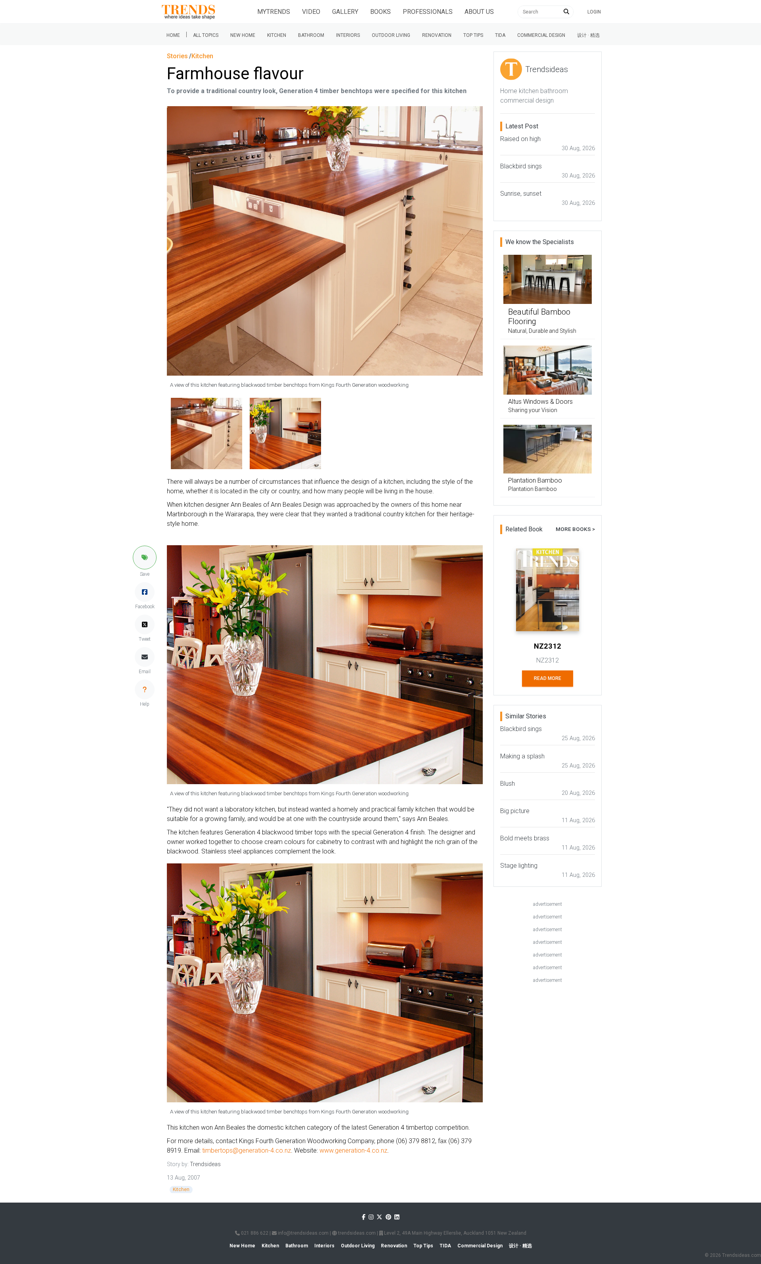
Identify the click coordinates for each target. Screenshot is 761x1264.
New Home (242, 35)
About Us (479, 11)
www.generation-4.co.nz (353, 1150)
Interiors (348, 35)
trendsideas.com (356, 1233)
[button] (145, 557)
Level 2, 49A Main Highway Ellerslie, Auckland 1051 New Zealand (454, 1233)
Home (173, 35)
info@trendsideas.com (303, 1233)
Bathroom (311, 35)
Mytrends (273, 11)
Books (380, 11)
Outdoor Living (391, 35)
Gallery (345, 11)
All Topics (205, 35)
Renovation (436, 35)
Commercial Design (541, 35)
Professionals (428, 11)
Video (311, 11)
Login (594, 12)
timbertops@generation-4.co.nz (246, 1150)
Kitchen (276, 35)
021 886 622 (254, 1233)
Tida (500, 35)
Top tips (473, 35)
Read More (547, 678)
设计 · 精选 (588, 35)
